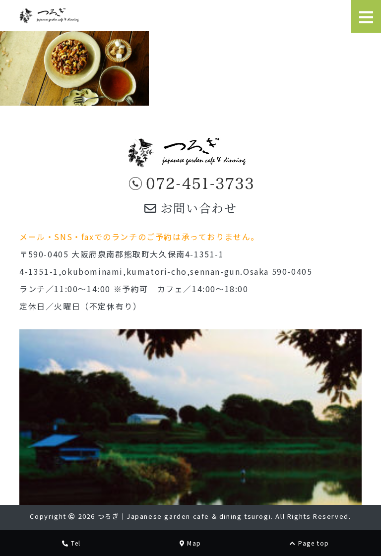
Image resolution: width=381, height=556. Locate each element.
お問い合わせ (197, 207)
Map (193, 543)
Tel (75, 543)
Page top (312, 543)
